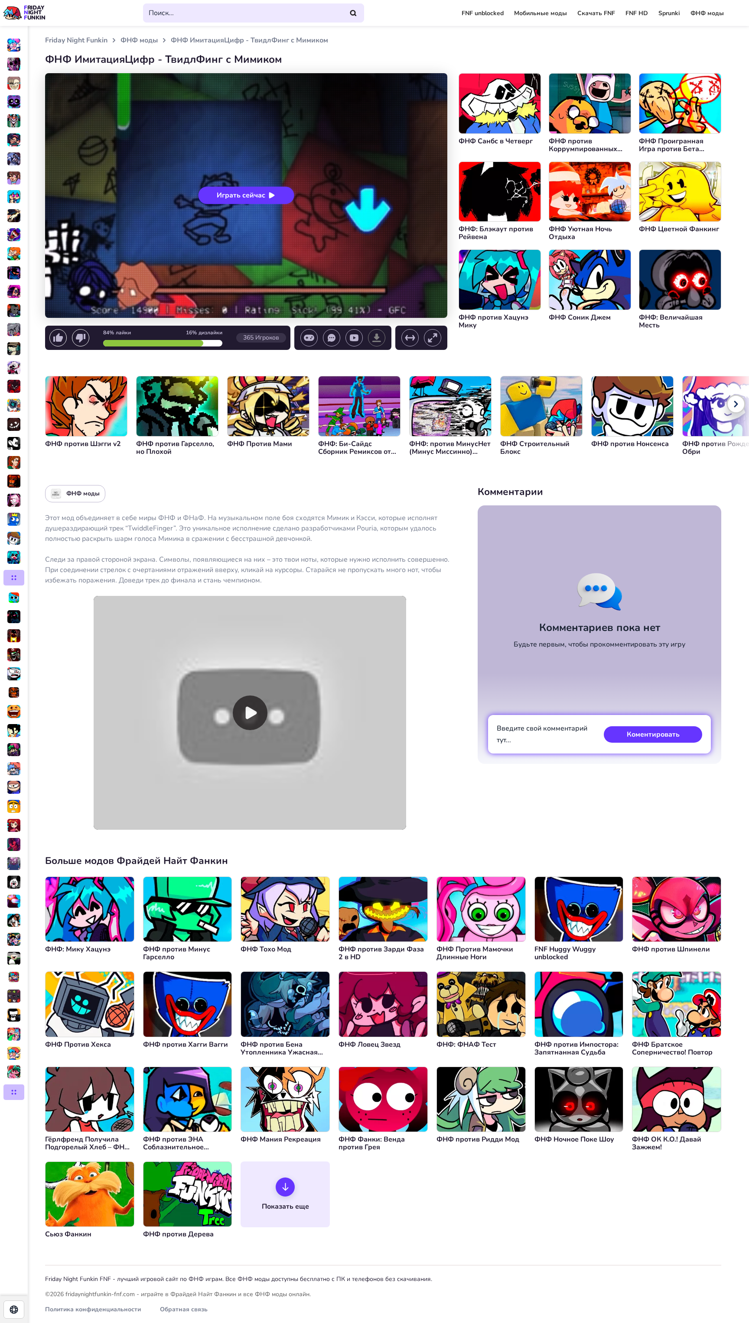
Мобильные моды (540, 13)
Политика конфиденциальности (93, 1309)
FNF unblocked (483, 13)
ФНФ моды (707, 13)
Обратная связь (184, 1309)
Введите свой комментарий (542, 734)
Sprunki (669, 13)
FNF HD (636, 13)
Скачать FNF (596, 13)
